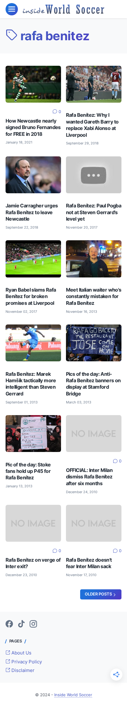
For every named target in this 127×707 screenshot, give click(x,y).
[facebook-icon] (9, 624)
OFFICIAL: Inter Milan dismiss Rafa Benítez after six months (89, 476)
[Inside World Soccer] (63, 9)
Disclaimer (22, 670)
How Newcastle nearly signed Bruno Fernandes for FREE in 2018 (33, 127)
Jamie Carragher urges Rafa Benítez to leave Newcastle (32, 212)
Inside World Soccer (73, 695)
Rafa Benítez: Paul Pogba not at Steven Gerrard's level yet (93, 212)
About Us (20, 653)
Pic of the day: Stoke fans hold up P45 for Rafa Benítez (28, 471)
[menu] (12, 9)
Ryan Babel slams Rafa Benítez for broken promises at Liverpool (31, 296)
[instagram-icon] (33, 624)
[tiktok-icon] (21, 624)
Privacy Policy (26, 662)
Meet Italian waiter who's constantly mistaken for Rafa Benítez (93, 296)
